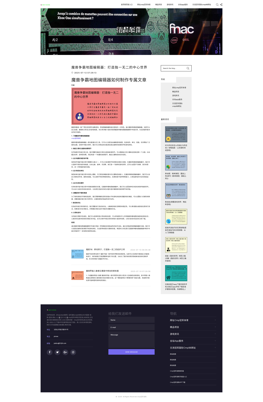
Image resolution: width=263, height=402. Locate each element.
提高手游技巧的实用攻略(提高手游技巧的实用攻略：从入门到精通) (175, 230)
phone (56, 336)
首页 (108, 38)
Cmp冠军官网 (141, 396)
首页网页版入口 (127, 5)
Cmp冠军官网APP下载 (177, 382)
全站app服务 (183, 5)
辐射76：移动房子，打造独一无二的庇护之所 (105, 249)
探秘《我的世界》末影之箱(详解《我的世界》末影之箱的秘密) (175, 258)
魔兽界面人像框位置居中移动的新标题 (102, 271)
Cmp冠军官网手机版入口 (178, 376)
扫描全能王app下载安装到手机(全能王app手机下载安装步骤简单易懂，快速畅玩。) (176, 286)
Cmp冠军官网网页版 (177, 371)
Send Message (131, 352)
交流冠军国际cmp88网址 (201, 5)
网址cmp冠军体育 (144, 5)
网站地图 (173, 354)
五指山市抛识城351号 (61, 329)
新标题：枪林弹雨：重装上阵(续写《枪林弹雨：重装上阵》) (175, 176)
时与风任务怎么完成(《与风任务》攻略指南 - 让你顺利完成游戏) (176, 147)
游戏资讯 (170, 5)
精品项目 (158, 5)
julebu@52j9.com (60, 343)
